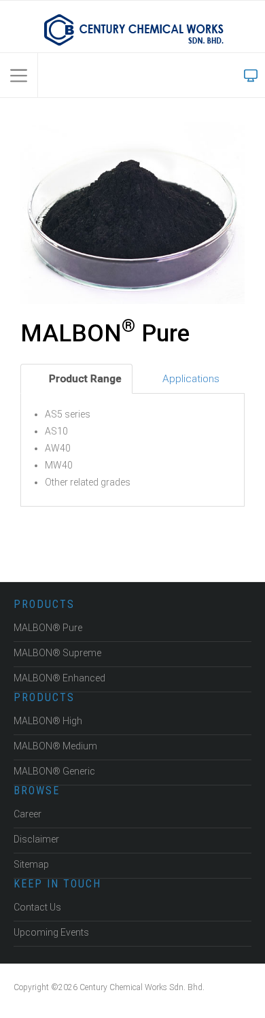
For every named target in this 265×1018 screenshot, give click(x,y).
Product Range (84, 379)
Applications (189, 379)
